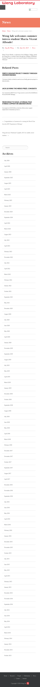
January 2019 (7, 388)
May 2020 (7, 331)
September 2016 (8, 496)
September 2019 (8, 354)
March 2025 (7, 194)
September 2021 (8, 297)
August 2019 (7, 359)
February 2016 (8, 530)
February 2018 (8, 445)
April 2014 (7, 627)
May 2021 (7, 303)
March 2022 (7, 274)
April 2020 (7, 337)
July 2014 (6, 610)
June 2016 (7, 507)
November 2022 (8, 257)
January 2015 (7, 587)
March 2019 (7, 382)
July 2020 (6, 320)
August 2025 (7, 183)
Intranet (25, 678)
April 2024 (7, 223)
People (19, 676)
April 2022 (7, 268)
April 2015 (7, 576)
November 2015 (8, 547)
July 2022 (6, 263)
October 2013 (7, 655)
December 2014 (8, 593)
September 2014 (8, 604)
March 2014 (7, 633)
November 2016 (8, 490)
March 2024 (7, 229)
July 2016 (6, 502)
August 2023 (7, 234)
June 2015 (7, 564)
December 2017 (8, 450)
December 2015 (8, 542)
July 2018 (6, 416)
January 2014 (7, 644)
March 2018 (7, 439)
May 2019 (7, 371)
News (8, 31)
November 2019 (8, 348)
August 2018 (7, 411)
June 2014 (7, 615)
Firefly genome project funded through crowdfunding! (19, 74)
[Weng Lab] (18, 3)
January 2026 (7, 172)
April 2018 (7, 433)
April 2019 (7, 377)
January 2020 (7, 342)
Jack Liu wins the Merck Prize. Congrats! (19, 88)
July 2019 (6, 365)
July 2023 (6, 240)
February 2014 (8, 638)
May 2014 (7, 621)
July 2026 (6, 160)
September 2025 (8, 177)
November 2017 (8, 456)
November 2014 (8, 598)
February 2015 (8, 581)
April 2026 (7, 166)
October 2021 (7, 291)
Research (12, 676)
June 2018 (7, 422)
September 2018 (8, 405)
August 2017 (7, 473)
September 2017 (8, 468)
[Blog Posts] (2, 128)
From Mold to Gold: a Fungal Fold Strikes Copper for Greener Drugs (17, 103)
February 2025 (8, 200)
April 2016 (7, 519)
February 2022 (8, 280)
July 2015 (6, 559)
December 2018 (8, 394)
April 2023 (7, 246)
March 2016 (7, 524)
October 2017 (7, 462)
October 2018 (7, 399)
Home (4, 31)
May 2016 (7, 513)
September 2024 (8, 217)
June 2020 (7, 325)
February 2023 (8, 251)
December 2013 (8, 650)
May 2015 (7, 570)
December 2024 (8, 212)
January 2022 (7, 285)
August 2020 (7, 314)
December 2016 (8, 485)
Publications (27, 676)
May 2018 (7, 428)
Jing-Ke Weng (9, 48)
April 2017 (7, 479)
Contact (18, 678)
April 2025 (7, 189)
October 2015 (7, 553)
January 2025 (7, 206)
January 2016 (7, 536)
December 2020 (8, 308)
